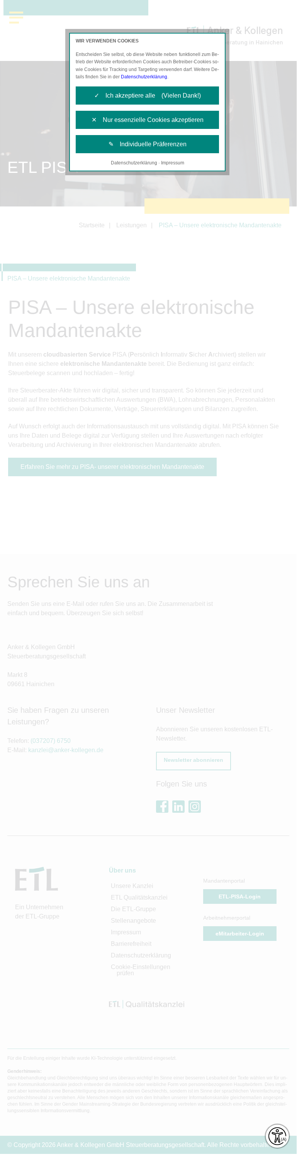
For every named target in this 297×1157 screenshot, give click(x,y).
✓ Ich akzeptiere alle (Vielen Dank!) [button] (147, 95)
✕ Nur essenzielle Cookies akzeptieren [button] (148, 120)
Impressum (172, 163)
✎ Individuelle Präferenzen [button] (148, 144)
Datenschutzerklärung (144, 77)
